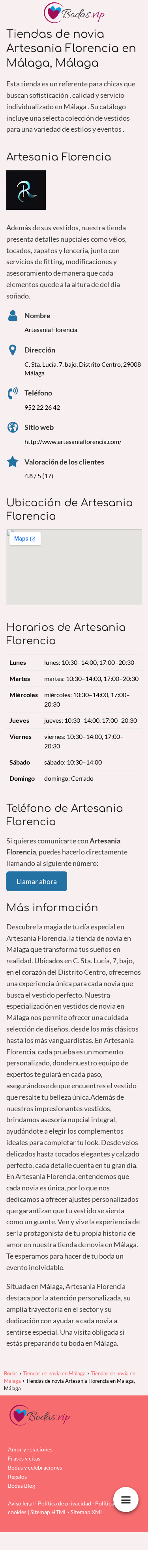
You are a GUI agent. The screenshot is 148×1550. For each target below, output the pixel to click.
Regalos (17, 1476)
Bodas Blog (21, 1485)
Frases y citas (24, 1458)
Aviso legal (21, 1503)
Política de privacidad (64, 1503)
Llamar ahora (37, 881)
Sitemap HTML (48, 1512)
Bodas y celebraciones (35, 1467)
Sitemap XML (87, 1512)
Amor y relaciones (30, 1449)
